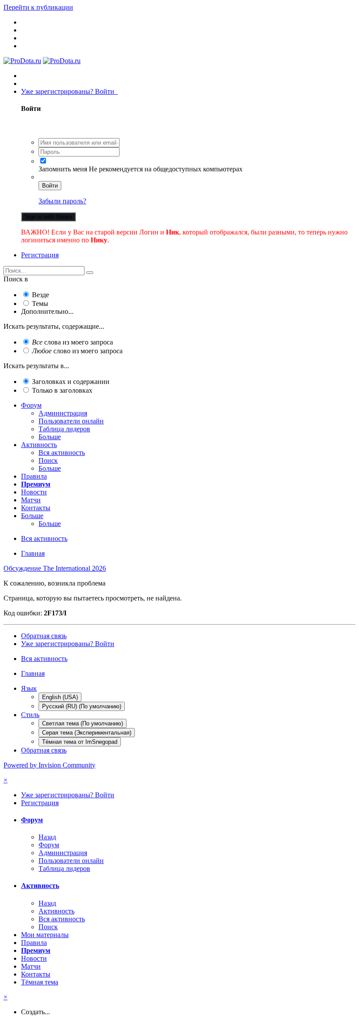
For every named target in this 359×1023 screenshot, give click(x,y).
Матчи (31, 500)
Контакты (35, 508)
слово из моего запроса (77, 351)
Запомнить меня (63, 169)
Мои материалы (45, 934)
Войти (50, 185)
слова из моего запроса (72, 342)
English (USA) (60, 697)
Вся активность (62, 452)
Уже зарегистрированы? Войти (69, 91)
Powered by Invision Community (49, 765)
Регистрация (40, 255)
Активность (39, 444)
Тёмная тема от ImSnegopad (79, 742)
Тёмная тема (39, 982)
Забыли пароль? (62, 201)
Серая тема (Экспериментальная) (86, 732)
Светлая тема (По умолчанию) (82, 723)
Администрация (63, 413)
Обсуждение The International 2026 (55, 568)
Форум (31, 405)
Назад (47, 837)
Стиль (30, 714)
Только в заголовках (62, 390)
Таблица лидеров (64, 429)
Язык (29, 688)
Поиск (48, 460)
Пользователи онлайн (71, 421)
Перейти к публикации (38, 7)
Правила (34, 476)
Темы (40, 303)
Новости (34, 492)
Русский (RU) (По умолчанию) (81, 706)
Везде (40, 294)
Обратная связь (44, 635)
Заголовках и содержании (70, 381)
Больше (50, 436)
